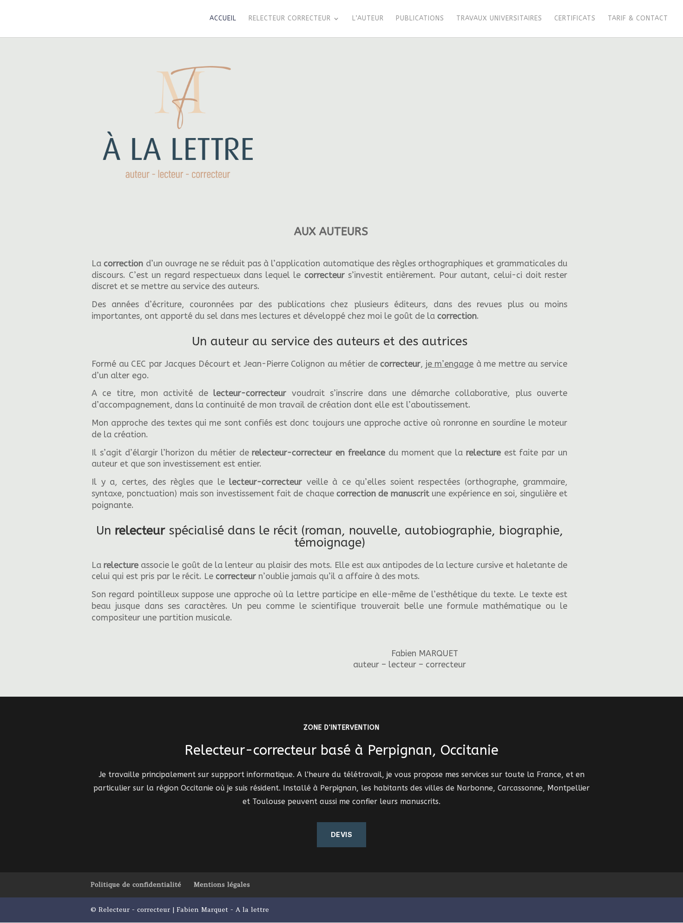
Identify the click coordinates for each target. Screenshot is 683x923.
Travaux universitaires (499, 18)
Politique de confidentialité (136, 884)
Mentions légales (222, 884)
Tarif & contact (638, 18)
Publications (420, 18)
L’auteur (368, 18)
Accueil (223, 18)
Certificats (575, 18)
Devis (342, 834)
